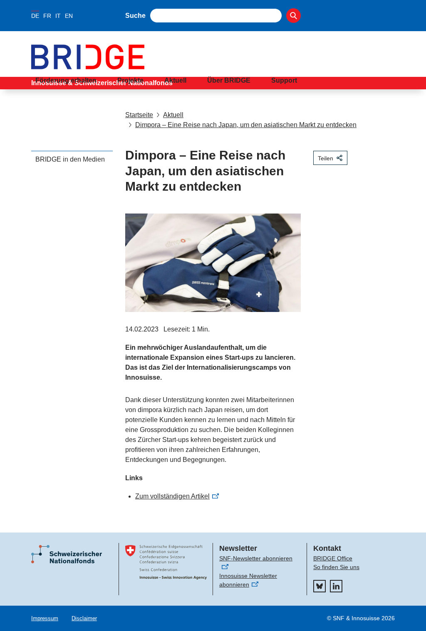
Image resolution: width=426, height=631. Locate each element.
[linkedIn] (336, 586)
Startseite (139, 114)
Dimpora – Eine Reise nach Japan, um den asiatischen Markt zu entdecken (246, 124)
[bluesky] (319, 586)
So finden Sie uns (336, 567)
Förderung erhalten (66, 80)
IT (58, 15)
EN (69, 15)
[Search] (293, 15)
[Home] (213, 56)
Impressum (44, 618)
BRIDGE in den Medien (70, 159)
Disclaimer (84, 618)
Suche (135, 15)
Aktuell (175, 80)
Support (284, 80)
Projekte (130, 80)
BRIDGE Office (332, 558)
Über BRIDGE (228, 80)
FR (47, 15)
